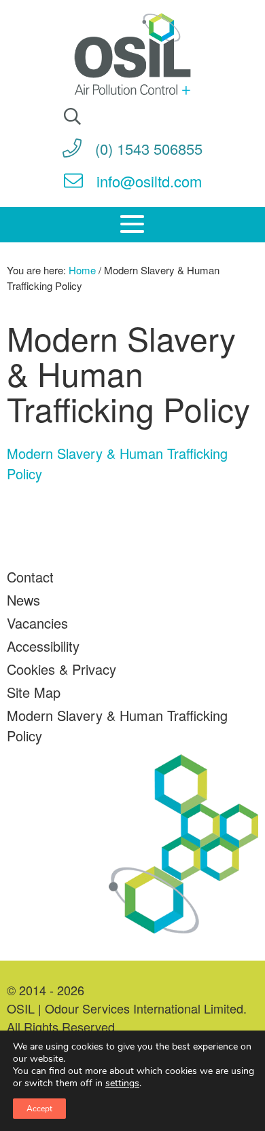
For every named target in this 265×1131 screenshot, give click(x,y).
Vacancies (37, 623)
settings (122, 1083)
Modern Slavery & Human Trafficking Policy (117, 725)
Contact (30, 577)
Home (82, 270)
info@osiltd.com (149, 180)
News (23, 600)
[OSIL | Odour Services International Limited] (132, 55)
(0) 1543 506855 (148, 148)
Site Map (33, 692)
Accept (39, 1108)
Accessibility (43, 646)
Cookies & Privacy (61, 669)
